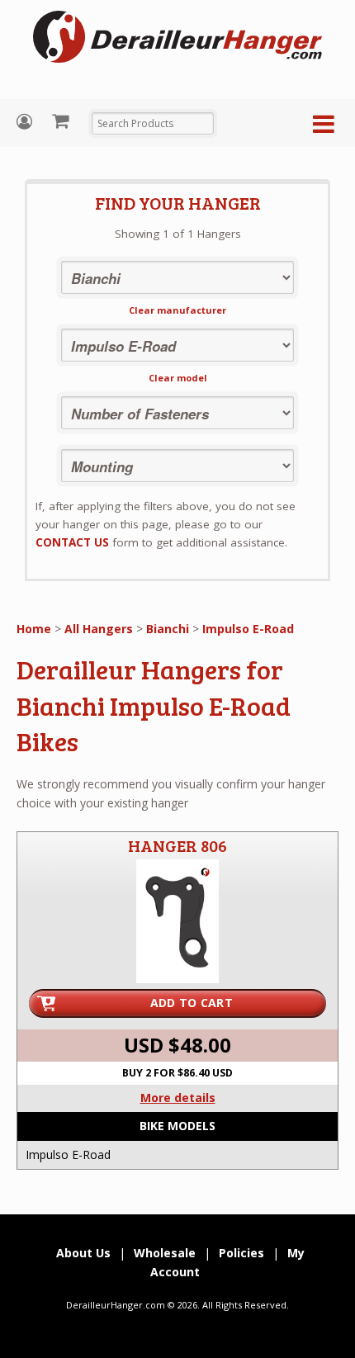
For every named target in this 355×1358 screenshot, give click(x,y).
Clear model (178, 377)
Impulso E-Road (248, 628)
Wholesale (165, 1253)
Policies (241, 1253)
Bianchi (167, 628)
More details (177, 1097)
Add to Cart (191, 1002)
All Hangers (98, 628)
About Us (83, 1253)
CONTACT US (72, 542)
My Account (26, 122)
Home (34, 628)
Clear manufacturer (177, 310)
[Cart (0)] (62, 120)
